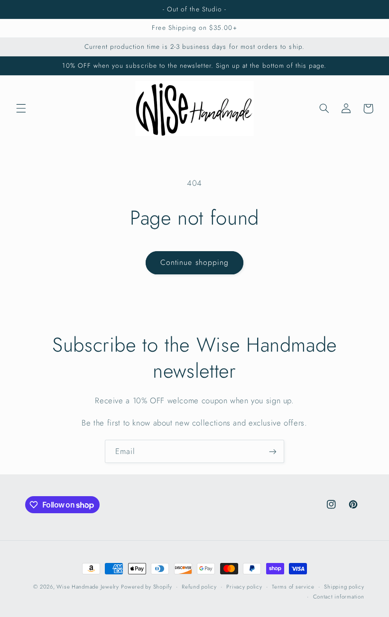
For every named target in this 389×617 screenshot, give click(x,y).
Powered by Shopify (146, 586)
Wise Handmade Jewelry (87, 586)
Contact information (338, 596)
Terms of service (293, 586)
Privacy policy (244, 586)
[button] (21, 108)
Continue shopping (194, 262)
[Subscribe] (273, 451)
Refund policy (199, 586)
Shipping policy (344, 586)
